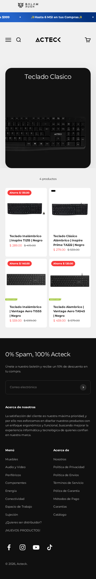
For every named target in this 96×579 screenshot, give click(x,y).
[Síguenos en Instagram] (22, 547)
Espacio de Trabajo (18, 506)
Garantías (60, 506)
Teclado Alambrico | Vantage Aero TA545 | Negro (69, 311)
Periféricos (13, 475)
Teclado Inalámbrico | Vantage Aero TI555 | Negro (26, 311)
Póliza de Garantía (66, 491)
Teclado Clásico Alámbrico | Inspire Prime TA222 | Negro (68, 240)
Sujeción (11, 514)
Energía (11, 491)
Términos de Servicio (68, 483)
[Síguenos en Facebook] (9, 547)
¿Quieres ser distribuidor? (23, 522)
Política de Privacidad (68, 467)
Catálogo (59, 514)
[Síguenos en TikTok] (49, 547)
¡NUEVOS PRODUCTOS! (22, 530)
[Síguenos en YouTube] (36, 547)
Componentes (15, 483)
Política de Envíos (66, 475)
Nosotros (59, 459)
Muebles (11, 459)
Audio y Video (15, 467)
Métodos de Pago (66, 499)
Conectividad (14, 499)
